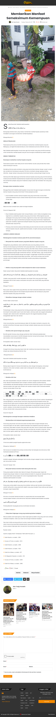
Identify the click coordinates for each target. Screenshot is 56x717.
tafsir (32, 705)
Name (5, 661)
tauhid (26, 707)
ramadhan (27, 705)
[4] (13, 354)
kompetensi (31, 702)
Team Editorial (51, 714)
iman (26, 700)
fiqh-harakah (23, 697)
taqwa (22, 707)
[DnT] (28, 3)
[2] (12, 286)
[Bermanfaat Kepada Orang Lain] (34, 607)
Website (31, 666)
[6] (15, 446)
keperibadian (36, 572)
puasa (22, 705)
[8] (14, 509)
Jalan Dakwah (16, 7)
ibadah (22, 700)
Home (10, 7)
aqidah (26, 692)
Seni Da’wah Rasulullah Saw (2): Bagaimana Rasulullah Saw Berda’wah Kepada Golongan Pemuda (21, 616)
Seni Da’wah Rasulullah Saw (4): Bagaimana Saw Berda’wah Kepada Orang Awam (8, 620)
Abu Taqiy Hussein (15, 22)
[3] (13, 319)
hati (33, 697)
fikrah (27, 695)
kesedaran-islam (24, 702)
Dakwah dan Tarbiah (26, 714)
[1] (12, 137)
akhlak (18, 572)
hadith (29, 697)
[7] (12, 492)
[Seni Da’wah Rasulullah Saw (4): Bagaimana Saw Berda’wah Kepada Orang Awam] (8, 609)
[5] (14, 373)
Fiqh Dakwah (23, 7)
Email (5, 666)
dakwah (26, 572)
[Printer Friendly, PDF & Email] (11, 569)
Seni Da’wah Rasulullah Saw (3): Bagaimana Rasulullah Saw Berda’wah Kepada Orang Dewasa (47, 615)
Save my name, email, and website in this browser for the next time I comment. (23, 672)
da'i (31, 692)
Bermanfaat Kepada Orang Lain (34, 613)
